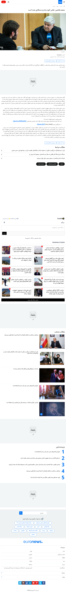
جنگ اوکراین (46, 527)
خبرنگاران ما (62, 568)
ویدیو (63, 565)
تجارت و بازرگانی (61, 554)
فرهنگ (30, 561)
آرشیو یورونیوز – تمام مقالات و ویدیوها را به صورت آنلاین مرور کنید (18, 568)
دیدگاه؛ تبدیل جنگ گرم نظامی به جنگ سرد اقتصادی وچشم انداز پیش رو (47, 154)
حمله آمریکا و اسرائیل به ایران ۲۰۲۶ (23, 523)
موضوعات (62, 547)
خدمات (63, 573)
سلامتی (33, 534)
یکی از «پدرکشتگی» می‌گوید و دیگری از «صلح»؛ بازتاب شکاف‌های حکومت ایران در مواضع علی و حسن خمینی (38, 150)
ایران (54, 6)
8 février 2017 (41, 124)
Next (63, 558)
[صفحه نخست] (64, 6)
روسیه (43, 531)
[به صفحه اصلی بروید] (60, 2)
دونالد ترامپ (19, 527)
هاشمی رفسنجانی (52, 164)
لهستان (51, 531)
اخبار (61, 6)
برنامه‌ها (30, 565)
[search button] (20, 513)
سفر (64, 561)
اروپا (64, 551)
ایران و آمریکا (30, 527)
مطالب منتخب (59, 332)
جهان (57, 6)
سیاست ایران (41, 164)
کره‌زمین (30, 554)
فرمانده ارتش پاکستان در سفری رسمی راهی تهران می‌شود (51, 158)
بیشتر (63, 577)
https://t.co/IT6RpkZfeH (19, 121)
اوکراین (22, 531)
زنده (4, 2)
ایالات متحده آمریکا (33, 531)
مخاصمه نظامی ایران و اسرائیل (43, 523)
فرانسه (15, 531)
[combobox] (33, 513)
